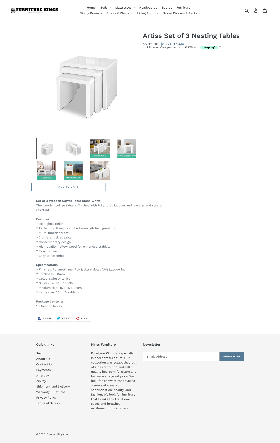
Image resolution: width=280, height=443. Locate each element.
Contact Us (44, 364)
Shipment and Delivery (53, 386)
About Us (43, 359)
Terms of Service (48, 403)
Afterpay (42, 375)
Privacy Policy (46, 397)
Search (41, 353)
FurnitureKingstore (57, 434)
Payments (43, 370)
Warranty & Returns (50, 392)
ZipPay (41, 381)
